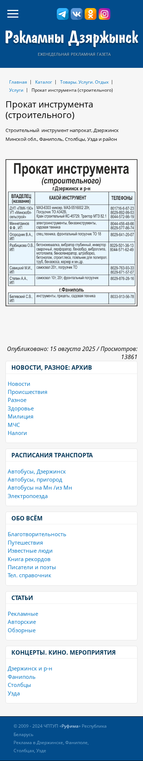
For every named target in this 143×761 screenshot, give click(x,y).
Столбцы (19, 684)
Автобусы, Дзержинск (37, 471)
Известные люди (30, 550)
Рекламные (23, 613)
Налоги (17, 432)
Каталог (43, 82)
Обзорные (22, 630)
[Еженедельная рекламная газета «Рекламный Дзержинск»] (71, 39)
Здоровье (21, 408)
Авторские (22, 621)
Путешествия (25, 542)
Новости (19, 383)
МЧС (14, 424)
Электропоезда (28, 496)
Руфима (70, 726)
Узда (14, 693)
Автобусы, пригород (35, 479)
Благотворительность (37, 534)
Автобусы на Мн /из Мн (40, 487)
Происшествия (27, 391)
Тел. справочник (29, 575)
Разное (17, 399)
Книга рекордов (29, 559)
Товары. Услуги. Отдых (84, 82)
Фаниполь (22, 676)
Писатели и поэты (32, 567)
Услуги (16, 90)
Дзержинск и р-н (30, 668)
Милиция (20, 416)
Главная (18, 82)
